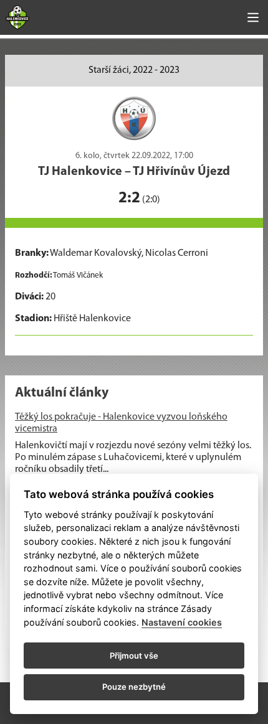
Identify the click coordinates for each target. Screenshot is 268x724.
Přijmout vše (134, 656)
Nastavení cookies (181, 622)
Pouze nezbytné (134, 687)
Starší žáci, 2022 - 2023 (134, 70)
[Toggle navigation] (253, 17)
